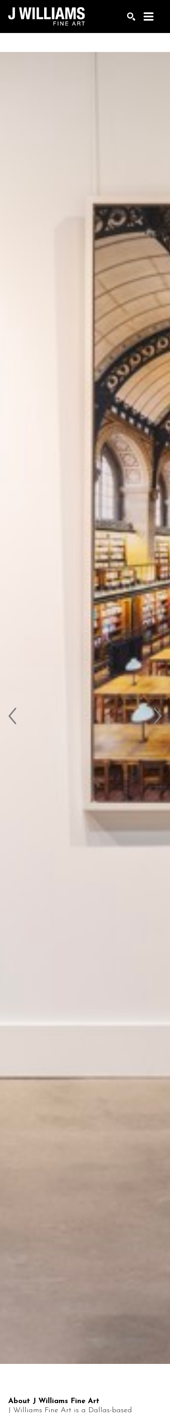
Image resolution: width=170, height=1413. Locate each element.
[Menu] (148, 16)
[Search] (131, 16)
